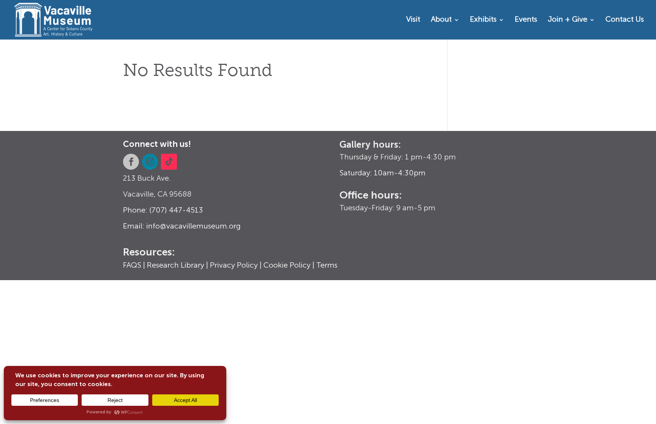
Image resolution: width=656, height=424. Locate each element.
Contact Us (625, 20)
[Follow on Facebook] (131, 162)
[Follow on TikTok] (169, 162)
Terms (326, 266)
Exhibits (483, 20)
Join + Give (567, 20)
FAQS (132, 266)
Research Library (175, 266)
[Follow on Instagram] (150, 162)
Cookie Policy (287, 266)
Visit (413, 20)
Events (526, 20)
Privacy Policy (234, 266)
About (441, 20)
